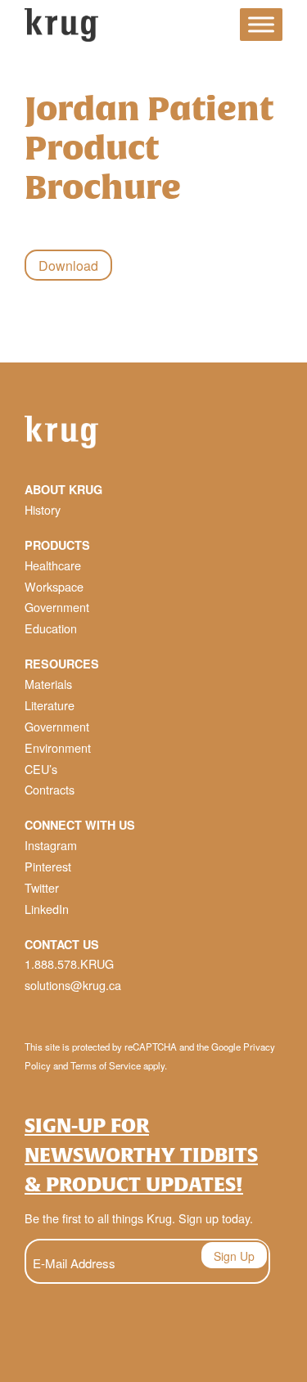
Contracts (49, 789)
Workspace (54, 586)
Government (57, 606)
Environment (58, 747)
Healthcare (53, 565)
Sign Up (234, 1256)
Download (68, 265)
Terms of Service (105, 1065)
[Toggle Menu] (261, 25)
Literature (49, 705)
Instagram (51, 844)
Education (51, 628)
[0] (212, 27)
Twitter (42, 887)
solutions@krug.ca (73, 984)
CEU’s (41, 768)
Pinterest (48, 866)
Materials (48, 683)
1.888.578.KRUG (69, 963)
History (43, 509)
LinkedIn (47, 908)
